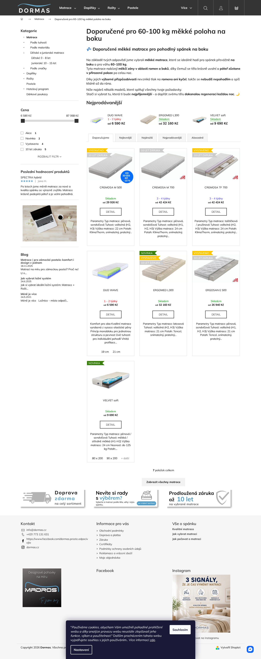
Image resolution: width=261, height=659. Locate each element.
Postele (31, 84)
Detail (110, 211)
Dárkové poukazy (37, 94)
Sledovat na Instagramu (204, 638)
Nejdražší (147, 137)
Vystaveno (34, 144)
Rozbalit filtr (48, 156)
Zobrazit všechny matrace (163, 482)
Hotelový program (37, 89)
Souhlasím (180, 630)
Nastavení (81, 650)
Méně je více (29, 294)
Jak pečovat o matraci (186, 539)
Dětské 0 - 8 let (40, 58)
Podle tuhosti (38, 42)
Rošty (30, 78)
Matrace (31, 37)
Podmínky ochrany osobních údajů (120, 549)
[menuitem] (67, 7)
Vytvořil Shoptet (231, 647)
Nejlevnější (125, 137)
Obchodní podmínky (111, 530)
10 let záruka (36, 149)
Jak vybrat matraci (184, 534)
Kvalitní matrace (183, 529)
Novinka (33, 138)
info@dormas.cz (36, 530)
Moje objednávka (109, 557)
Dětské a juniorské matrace (47, 52)
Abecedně (197, 137)
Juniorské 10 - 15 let (43, 63)
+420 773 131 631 (37, 534)
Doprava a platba (110, 535)
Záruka (103, 539)
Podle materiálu (40, 47)
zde (152, 640)
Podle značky (38, 68)
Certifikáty (105, 544)
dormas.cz (32, 547)
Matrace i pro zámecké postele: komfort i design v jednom (47, 261)
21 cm (116, 351)
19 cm (105, 351)
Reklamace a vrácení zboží (115, 553)
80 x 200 (97, 458)
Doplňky (31, 73)
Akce (31, 133)
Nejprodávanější (172, 137)
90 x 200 (112, 458)
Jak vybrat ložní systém (36, 278)
